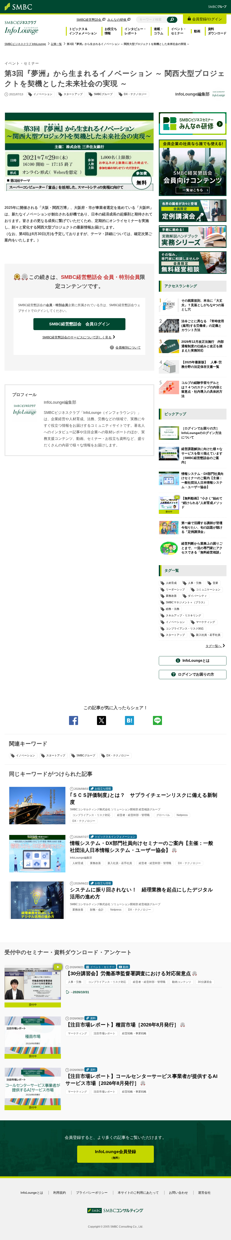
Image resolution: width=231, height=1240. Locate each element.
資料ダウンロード (217, 31)
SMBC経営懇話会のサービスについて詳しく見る (77, 337)
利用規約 (59, 1192)
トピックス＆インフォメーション (83, 31)
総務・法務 (172, 609)
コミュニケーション (208, 589)
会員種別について (126, 347)
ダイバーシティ (197, 596)
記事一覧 (56, 44)
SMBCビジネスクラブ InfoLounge (25, 44)
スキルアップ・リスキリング (183, 615)
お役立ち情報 (111, 31)
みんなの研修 (117, 19)
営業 (215, 583)
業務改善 (171, 596)
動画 (197, 31)
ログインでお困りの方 (196, 674)
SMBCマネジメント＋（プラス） (186, 602)
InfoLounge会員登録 (115, 1154)
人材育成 (171, 583)
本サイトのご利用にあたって (138, 1192)
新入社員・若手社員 (208, 635)
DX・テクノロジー (117, 755)
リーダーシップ (175, 589)
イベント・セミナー (179, 31)
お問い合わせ (178, 1192)
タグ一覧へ (214, 646)
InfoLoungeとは (196, 660)
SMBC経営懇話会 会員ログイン (79, 324)
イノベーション (25, 755)
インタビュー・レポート (135, 31)
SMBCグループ (85, 755)
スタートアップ (55, 755)
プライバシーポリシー (92, 1192)
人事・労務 (194, 583)
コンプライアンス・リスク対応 (185, 628)
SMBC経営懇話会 (89, 19)
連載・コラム (158, 31)
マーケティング (205, 622)
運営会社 (204, 1192)
